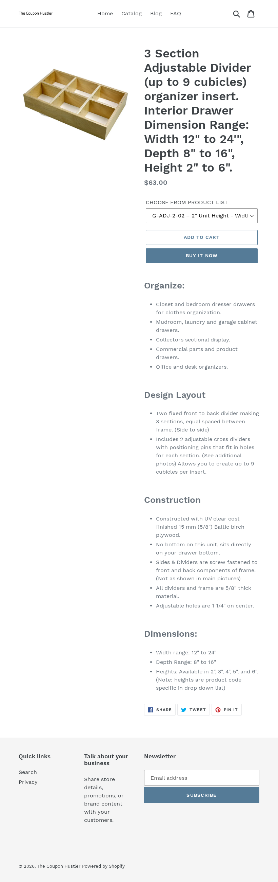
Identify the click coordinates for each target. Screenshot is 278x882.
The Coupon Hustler (58, 866)
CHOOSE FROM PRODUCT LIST (187, 202)
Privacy (28, 782)
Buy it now (202, 255)
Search (28, 772)
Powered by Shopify (103, 866)
